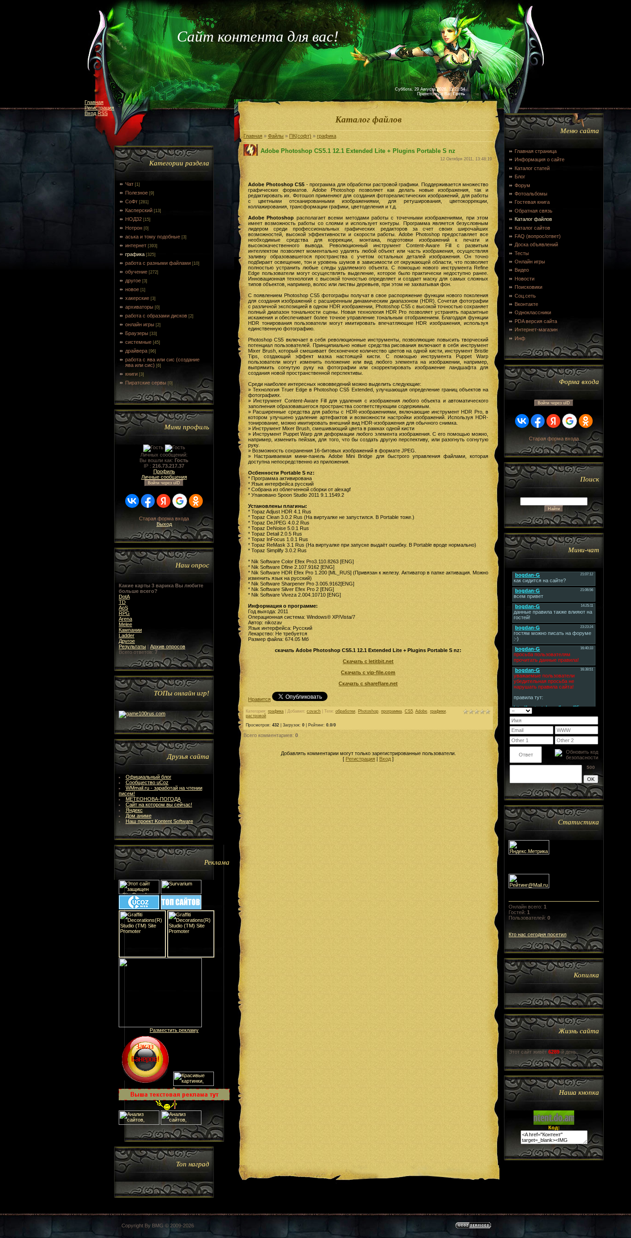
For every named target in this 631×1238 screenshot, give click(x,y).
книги (131, 374)
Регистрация (99, 107)
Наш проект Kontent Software (159, 821)
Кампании (130, 630)
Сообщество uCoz (147, 782)
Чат (129, 184)
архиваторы (139, 307)
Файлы (276, 136)
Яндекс (134, 810)
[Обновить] (586, 710)
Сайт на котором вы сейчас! (159, 804)
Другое (127, 641)
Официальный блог (148, 777)
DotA (124, 596)
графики (438, 711)
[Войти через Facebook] (148, 501)
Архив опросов (167, 646)
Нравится (259, 699)
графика (135, 254)
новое (132, 289)
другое (133, 280)
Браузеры (136, 333)
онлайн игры (139, 324)
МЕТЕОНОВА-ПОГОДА (153, 799)
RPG (124, 613)
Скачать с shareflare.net (368, 683)
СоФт (131, 201)
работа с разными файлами (158, 263)
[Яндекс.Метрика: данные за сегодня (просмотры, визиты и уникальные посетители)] (529, 847)
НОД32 (133, 219)
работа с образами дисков (156, 315)
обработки (345, 711)
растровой (256, 716)
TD (122, 602)
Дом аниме (139, 815)
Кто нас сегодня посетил (537, 934)
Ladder (126, 635)
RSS (102, 113)
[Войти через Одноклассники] (196, 501)
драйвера (136, 351)
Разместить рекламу (174, 1030)
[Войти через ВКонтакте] (132, 501)
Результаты (132, 646)
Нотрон (133, 228)
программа (391, 711)
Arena (125, 619)
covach (314, 711)
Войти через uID (164, 483)
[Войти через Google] (179, 501)
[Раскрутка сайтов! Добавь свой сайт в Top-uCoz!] (181, 907)
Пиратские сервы (145, 382)
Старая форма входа (164, 518)
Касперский (138, 210)
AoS (123, 607)
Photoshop (368, 711)
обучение (136, 271)
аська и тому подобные (152, 236)
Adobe (421, 711)
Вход (90, 113)
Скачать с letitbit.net (368, 661)
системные (138, 342)
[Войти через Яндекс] (163, 501)
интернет (135, 245)
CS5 (409, 711)
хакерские (137, 298)
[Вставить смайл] (595, 710)
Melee (125, 624)
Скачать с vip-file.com (368, 672)
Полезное (136, 192)
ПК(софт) (300, 136)
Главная (94, 102)
